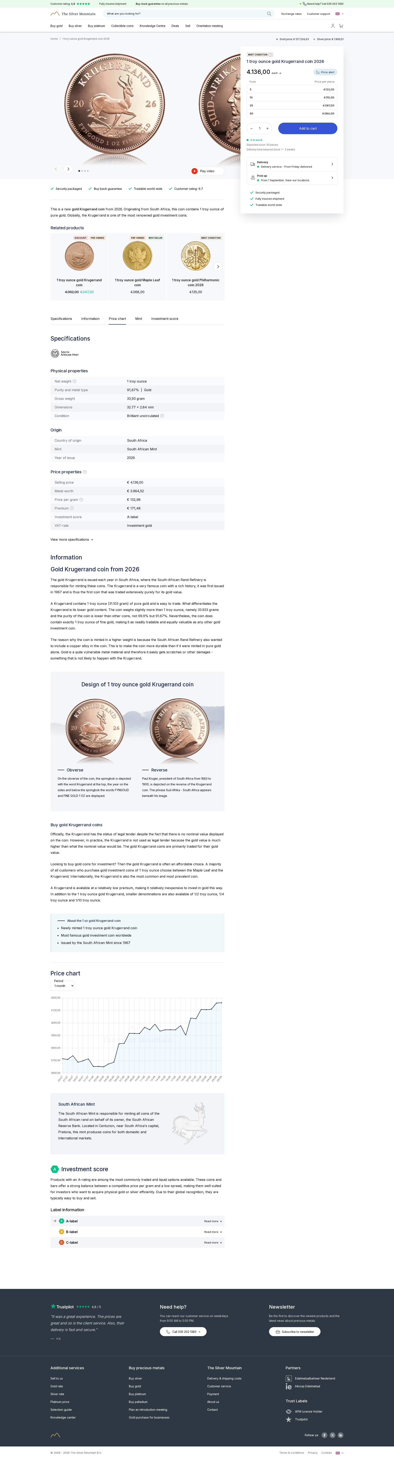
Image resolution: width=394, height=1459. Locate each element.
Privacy (312, 1452)
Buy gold (56, 26)
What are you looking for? (123, 13)
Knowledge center (63, 1417)
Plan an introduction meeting (148, 1409)
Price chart (117, 319)
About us (213, 1402)
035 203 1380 (335, 3)
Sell (187, 26)
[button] (56, 169)
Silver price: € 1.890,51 (330, 39)
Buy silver (75, 26)
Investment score (164, 319)
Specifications (61, 319)
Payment (213, 1394)
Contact (212, 1409)
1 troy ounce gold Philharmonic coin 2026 (195, 282)
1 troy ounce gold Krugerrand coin (79, 282)
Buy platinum (96, 26)
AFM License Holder (308, 1411)
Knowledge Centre (152, 26)
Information (90, 319)
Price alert (327, 72)
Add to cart (308, 128)
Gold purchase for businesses (149, 1417)
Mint (138, 319)
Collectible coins (122, 26)
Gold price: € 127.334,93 (294, 39)
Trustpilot (301, 1419)
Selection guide (61, 1409)
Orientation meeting (209, 26)
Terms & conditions (291, 1452)
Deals (175, 26)
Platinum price (59, 1402)
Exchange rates (292, 13)
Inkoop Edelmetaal (307, 1386)
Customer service (219, 1386)
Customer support (318, 13)
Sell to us (56, 1378)
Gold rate (56, 1386)
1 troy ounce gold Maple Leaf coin (137, 282)
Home (54, 38)
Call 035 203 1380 (184, 1331)
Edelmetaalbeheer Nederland (315, 1378)
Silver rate (57, 1394)
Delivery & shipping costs (224, 1378)
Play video (207, 171)
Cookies (326, 1452)
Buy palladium (138, 1402)
